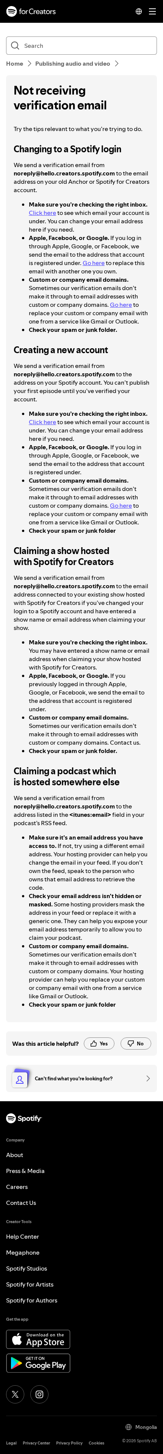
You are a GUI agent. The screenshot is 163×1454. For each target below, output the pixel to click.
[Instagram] (39, 1394)
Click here (42, 212)
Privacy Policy (69, 1443)
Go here (94, 263)
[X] (15, 1394)
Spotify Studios (26, 1268)
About (14, 1155)
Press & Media (25, 1171)
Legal (11, 1443)
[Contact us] (145, 1078)
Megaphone (22, 1252)
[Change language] (139, 11)
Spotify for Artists (29, 1284)
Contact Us (21, 1202)
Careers (17, 1186)
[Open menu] (152, 11)
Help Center (22, 1236)
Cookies (96, 1443)
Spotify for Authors (31, 1300)
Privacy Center (36, 1443)
